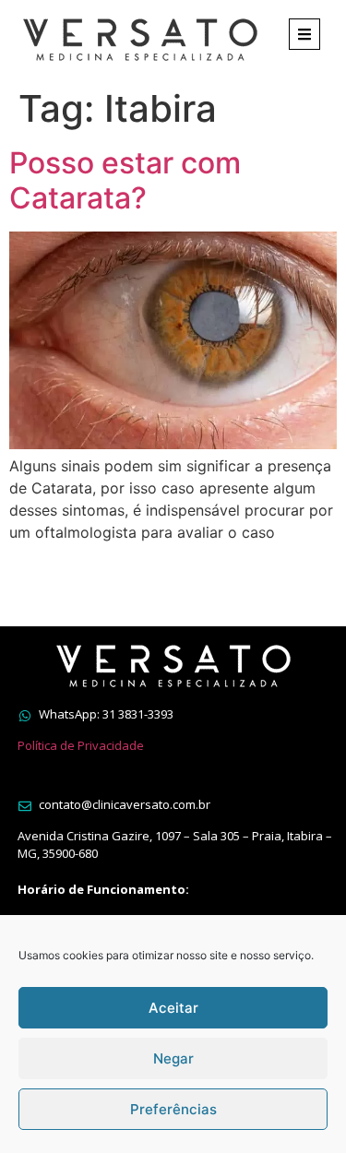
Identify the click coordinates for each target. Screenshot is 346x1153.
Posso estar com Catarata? (125, 180)
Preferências (173, 1109)
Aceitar (173, 1007)
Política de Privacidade (81, 745)
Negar (173, 1058)
